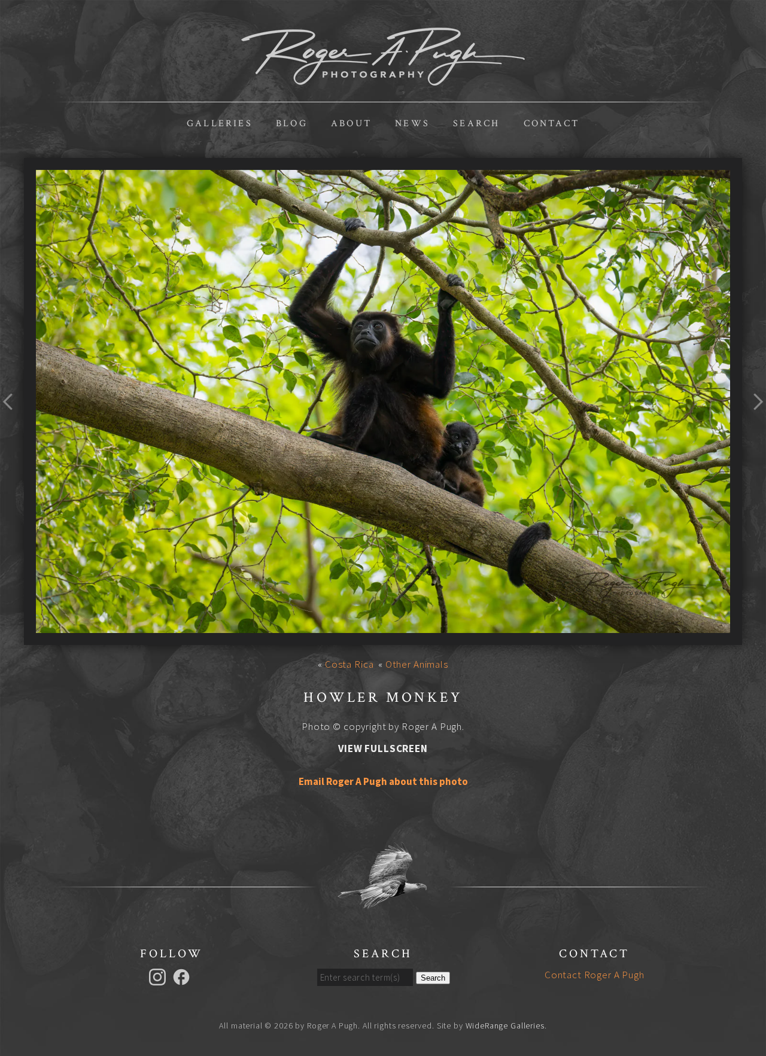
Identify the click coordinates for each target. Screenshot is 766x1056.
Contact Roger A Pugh (595, 974)
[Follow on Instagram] (159, 975)
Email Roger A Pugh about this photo (383, 781)
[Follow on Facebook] (183, 975)
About (351, 123)
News (412, 123)
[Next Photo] (754, 423)
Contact (551, 123)
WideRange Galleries (505, 1025)
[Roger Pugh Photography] (383, 79)
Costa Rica (349, 664)
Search (476, 123)
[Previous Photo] (12, 423)
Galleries (220, 123)
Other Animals (416, 664)
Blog (292, 123)
